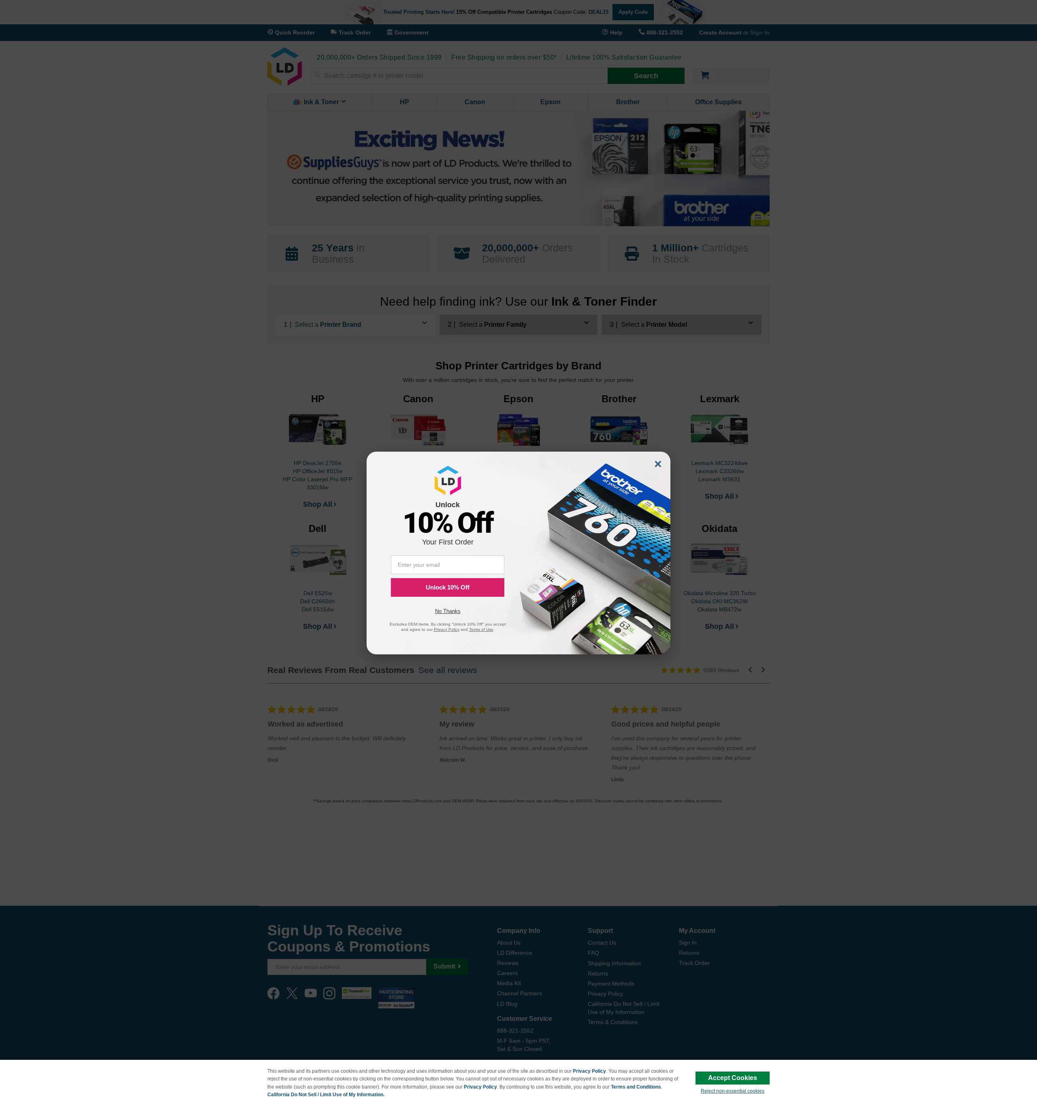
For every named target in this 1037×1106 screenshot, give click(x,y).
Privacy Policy (589, 1071)
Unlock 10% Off (447, 587)
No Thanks (448, 611)
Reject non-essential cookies (732, 1091)
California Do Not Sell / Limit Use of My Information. (325, 1094)
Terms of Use (481, 629)
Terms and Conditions (636, 1087)
